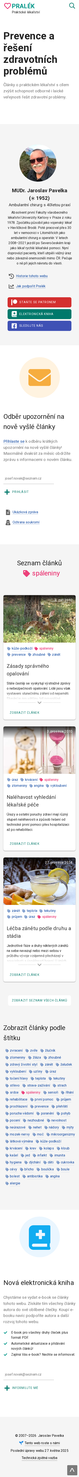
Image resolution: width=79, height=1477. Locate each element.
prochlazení (18, 1106)
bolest (15, 1176)
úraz (15, 780)
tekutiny (50, 911)
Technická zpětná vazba (40, 1458)
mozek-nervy (20, 1134)
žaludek (66, 1064)
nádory (54, 1127)
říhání (70, 1092)
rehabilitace (18, 1099)
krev (33, 1148)
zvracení (16, 1050)
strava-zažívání (38, 1085)
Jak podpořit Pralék (31, 286)
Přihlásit (20, 492)
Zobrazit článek (24, 712)
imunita (59, 1155)
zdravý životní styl (23, 1064)
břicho (29, 1169)
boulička (47, 1169)
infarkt (42, 1155)
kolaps (49, 1148)
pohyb (65, 1113)
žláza (37, 1057)
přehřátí (62, 1106)
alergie (15, 1183)
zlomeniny (19, 786)
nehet (37, 1127)
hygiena (15, 1162)
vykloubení (58, 786)
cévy (13, 1169)
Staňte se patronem (37, 302)
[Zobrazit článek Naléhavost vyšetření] (39, 750)
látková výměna (21, 1141)
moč (40, 1134)
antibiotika (35, 1176)
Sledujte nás (31, 325)
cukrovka (67, 1162)
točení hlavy (19, 1078)
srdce (14, 1092)
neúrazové (17, 1127)
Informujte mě (25, 1388)
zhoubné (38, 655)
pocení (15, 1120)
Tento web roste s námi (42, 1443)
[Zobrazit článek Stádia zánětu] (39, 881)
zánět (56, 655)
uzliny (37, 1071)
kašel (14, 1155)
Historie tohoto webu (32, 276)
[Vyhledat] (71, 6)
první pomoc (44, 1099)
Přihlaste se (13, 441)
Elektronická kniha (36, 314)
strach (62, 1085)
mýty (70, 1127)
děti (51, 1162)
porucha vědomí (21, 1113)
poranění (47, 1113)
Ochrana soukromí (26, 522)
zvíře (34, 1050)
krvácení (31, 780)
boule (65, 1169)
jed (27, 1155)
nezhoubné (36, 1120)
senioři (53, 1092)
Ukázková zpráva (25, 512)
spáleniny (46, 648)
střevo (15, 1085)
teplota (32, 911)
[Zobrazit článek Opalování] (39, 619)
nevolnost (58, 1120)
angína (39, 786)
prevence (19, 655)
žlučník (50, 1050)
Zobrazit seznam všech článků (39, 1000)
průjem (17, 917)
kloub (65, 1148)
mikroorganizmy (63, 1134)
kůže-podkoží (22, 648)
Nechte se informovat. (58, 1355)
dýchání (34, 1162)
